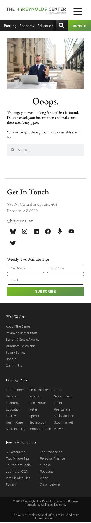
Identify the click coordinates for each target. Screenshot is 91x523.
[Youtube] (71, 231)
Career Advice (50, 484)
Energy (11, 416)
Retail (33, 409)
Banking (10, 26)
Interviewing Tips (18, 478)
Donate (11, 359)
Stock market (63, 422)
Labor (58, 403)
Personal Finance (52, 458)
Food (57, 390)
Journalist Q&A (17, 471)
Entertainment (16, 390)
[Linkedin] (36, 231)
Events (11, 484)
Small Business (40, 390)
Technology (37, 422)
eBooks (45, 465)
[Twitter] (13, 243)
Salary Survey (15, 352)
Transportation (40, 429)
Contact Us (14, 365)
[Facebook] (48, 231)
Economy (27, 26)
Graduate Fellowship (21, 346)
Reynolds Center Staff (21, 333)
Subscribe (45, 291)
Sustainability (15, 429)
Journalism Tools (18, 465)
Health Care (14, 422)
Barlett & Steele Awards (23, 339)
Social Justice (64, 416)
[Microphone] (59, 231)
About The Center (18, 326)
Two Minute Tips (18, 458)
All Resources (15, 452)
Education (45, 26)
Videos (45, 478)
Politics (34, 396)
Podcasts (47, 471)
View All (59, 429)
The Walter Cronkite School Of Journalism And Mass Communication (45, 516)
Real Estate (37, 403)
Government (63, 396)
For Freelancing (51, 452)
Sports (34, 416)
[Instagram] (24, 231)
